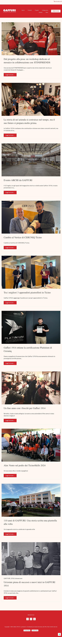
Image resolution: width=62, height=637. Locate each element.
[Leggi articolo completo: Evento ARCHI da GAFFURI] (31, 159)
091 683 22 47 (58, 1)
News (47, 12)
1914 (13, 578)
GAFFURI (7, 578)
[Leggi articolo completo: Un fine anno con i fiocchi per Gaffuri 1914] (31, 387)
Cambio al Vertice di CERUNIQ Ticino (23, 237)
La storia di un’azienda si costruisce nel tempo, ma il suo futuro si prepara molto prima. (29, 121)
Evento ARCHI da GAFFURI (18, 180)
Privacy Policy (27, 630)
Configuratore (45, 10)
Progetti (37, 10)
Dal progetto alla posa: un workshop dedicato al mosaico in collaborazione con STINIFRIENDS (27, 60)
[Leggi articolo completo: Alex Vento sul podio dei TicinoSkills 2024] (31, 445)
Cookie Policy (35, 630)
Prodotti (30, 10)
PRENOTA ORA (56, 11)
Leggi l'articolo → (10, 74)
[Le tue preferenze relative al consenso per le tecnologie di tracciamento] (59, 634)
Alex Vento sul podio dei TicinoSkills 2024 (25, 465)
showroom (18, 578)
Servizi (23, 10)
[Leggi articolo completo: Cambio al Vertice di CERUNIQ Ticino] (31, 217)
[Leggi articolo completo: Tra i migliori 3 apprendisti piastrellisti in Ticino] (31, 272)
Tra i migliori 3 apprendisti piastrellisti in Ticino (27, 292)
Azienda (40, 12)
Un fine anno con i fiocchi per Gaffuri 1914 (24, 408)
